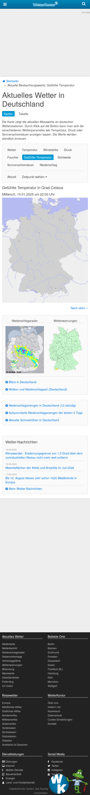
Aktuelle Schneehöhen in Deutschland (33, 420)
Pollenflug (8, 681)
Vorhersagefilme (11, 660)
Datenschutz (55, 715)
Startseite (12, 81)
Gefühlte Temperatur (38, 157)
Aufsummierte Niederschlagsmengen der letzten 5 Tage (45, 413)
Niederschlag (48, 165)
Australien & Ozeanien (15, 744)
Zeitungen (11, 761)
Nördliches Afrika (12, 707)
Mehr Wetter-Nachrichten (25, 488)
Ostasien (7, 740)
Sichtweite (64, 157)
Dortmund (53, 652)
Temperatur (29, 150)
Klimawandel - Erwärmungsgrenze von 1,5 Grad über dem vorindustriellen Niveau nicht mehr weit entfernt (44, 455)
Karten (8, 114)
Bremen (52, 648)
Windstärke (50, 150)
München (53, 681)
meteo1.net (54, 707)
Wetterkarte (8, 644)
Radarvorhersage (12, 656)
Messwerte (8, 673)
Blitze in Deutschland (22, 382)
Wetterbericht (9, 648)
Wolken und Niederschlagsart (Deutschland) (37, 389)
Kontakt (52, 723)
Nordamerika (9, 715)
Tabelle (23, 114)
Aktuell (11, 177)
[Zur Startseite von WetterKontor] (45, 3)
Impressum (54, 711)
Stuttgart (52, 685)
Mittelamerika (9, 719)
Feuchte (12, 157)
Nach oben (78, 308)
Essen (51, 665)
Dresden (53, 656)
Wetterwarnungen (12, 665)
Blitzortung (8, 669)
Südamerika (9, 723)
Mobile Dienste (14, 770)
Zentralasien (9, 732)
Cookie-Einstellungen (60, 719)
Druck (68, 150)
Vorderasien (9, 728)
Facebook (57, 761)
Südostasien (9, 736)
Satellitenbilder (10, 677)
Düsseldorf (54, 660)
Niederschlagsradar (13, 652)
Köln (50, 677)
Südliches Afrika (11, 711)
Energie (10, 778)
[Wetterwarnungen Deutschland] (65, 348)
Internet (10, 765)
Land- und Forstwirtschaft (20, 782)
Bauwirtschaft (13, 774)
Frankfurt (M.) (55, 669)
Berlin (51, 644)
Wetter (11, 150)
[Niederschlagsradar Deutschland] (24, 349)
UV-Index (7, 685)
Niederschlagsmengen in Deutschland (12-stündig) (42, 405)
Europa (6, 702)
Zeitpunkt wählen (33, 177)
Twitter (55, 765)
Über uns (53, 702)
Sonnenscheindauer (20, 165)
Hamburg (53, 673)
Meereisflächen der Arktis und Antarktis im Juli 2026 (39, 468)
